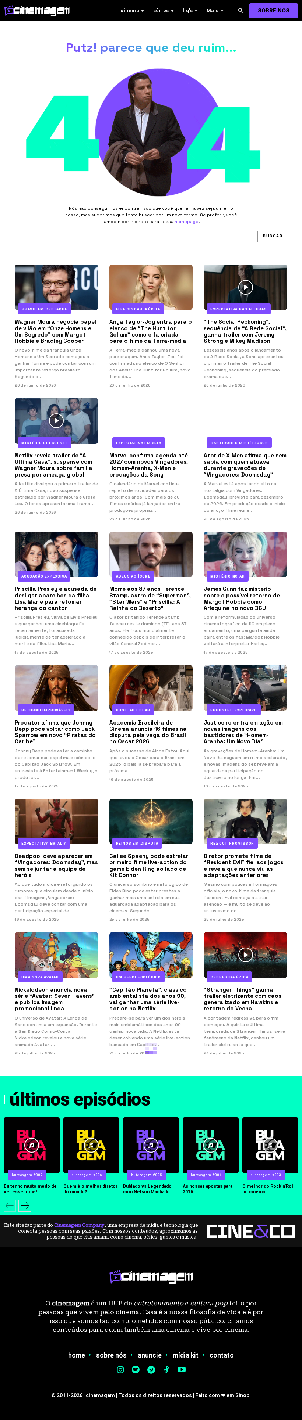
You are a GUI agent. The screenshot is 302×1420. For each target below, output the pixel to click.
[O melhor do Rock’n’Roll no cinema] (270, 1145)
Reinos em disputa (137, 843)
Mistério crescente (44, 443)
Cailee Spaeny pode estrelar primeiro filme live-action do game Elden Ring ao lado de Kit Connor (148, 865)
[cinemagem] (40, 11)
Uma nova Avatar (40, 977)
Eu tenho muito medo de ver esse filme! (30, 1189)
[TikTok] (166, 1370)
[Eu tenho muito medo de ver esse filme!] (32, 1145)
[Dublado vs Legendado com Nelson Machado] (151, 1145)
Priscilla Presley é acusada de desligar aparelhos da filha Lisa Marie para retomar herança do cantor (55, 598)
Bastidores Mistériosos (239, 443)
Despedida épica (229, 977)
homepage (187, 221)
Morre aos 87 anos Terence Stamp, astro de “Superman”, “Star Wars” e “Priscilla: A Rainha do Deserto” (150, 598)
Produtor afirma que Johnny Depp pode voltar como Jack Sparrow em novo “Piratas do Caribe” (55, 732)
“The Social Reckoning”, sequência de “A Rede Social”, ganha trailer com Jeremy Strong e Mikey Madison (245, 331)
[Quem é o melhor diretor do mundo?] (91, 1145)
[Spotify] (136, 1370)
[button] (240, 11)
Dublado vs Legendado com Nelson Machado (147, 1189)
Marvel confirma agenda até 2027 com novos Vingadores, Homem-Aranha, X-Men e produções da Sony (148, 465)
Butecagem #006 (86, 1175)
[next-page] (24, 1206)
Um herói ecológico (138, 977)
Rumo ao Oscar (133, 710)
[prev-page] (10, 1206)
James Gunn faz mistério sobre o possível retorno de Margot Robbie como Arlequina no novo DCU (242, 598)
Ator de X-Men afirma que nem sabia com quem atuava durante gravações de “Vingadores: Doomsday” (245, 465)
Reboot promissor (232, 843)
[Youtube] (181, 1370)
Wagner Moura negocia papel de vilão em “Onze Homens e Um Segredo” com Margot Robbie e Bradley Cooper (55, 331)
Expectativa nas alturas (238, 309)
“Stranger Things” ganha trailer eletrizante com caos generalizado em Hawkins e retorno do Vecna (242, 999)
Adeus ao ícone (133, 576)
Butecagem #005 (146, 1175)
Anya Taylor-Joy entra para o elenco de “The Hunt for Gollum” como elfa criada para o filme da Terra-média (150, 331)
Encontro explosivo (233, 710)
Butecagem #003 (265, 1175)
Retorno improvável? (46, 710)
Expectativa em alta (138, 443)
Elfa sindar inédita (138, 309)
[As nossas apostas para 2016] (211, 1145)
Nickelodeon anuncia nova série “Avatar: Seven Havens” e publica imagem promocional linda (55, 999)
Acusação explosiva (44, 576)
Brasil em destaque (44, 309)
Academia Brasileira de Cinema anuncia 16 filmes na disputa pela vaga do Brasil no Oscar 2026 (148, 732)
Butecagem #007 (27, 1175)
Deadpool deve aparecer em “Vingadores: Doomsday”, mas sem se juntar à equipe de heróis (56, 865)
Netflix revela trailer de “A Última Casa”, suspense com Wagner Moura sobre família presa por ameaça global (53, 465)
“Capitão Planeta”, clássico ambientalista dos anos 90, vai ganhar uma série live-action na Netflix (148, 999)
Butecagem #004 (206, 1175)
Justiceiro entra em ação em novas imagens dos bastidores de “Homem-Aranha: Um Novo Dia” (243, 732)
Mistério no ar (227, 576)
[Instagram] (120, 1370)
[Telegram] (151, 1370)
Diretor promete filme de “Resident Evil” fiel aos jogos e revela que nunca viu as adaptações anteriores (244, 865)
